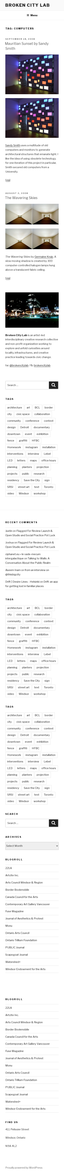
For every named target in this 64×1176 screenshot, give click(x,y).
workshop (40, 493)
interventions (15, 453)
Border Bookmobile (17, 889)
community (14, 420)
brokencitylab (42, 365)
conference (32, 420)
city (9, 414)
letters (21, 460)
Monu (8, 925)
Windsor (24, 493)
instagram (32, 447)
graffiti (23, 440)
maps (33, 460)
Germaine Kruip (43, 256)
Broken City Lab (27, 5)
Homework (14, 447)
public (25, 473)
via (8, 180)
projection (43, 467)
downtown (13, 434)
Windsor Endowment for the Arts (25, 969)
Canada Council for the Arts (21, 897)
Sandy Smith (12, 145)
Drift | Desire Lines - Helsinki (22, 581)
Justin (8, 531)
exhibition (42, 434)
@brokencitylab (19, 365)
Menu (34, 15)
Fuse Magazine (14, 911)
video (10, 493)
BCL (37, 407)
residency (13, 480)
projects (12, 473)
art (28, 407)
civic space (23, 414)
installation (48, 447)
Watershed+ (13, 962)
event (28, 434)
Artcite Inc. (12, 875)
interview (33, 453)
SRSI (10, 487)
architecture (14, 407)
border (49, 407)
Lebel (47, 453)
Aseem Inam (13, 570)
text (36, 487)
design (11, 427)
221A (8, 868)
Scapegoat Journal (16, 954)
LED (10, 460)
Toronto (48, 487)
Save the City (32, 480)
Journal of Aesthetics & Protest (24, 918)
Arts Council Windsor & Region (24, 882)
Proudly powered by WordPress (23, 1167)
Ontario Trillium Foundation (21, 940)
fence (10, 440)
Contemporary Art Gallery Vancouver (27, 904)
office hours (48, 460)
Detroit (24, 427)
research (39, 473)
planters (27, 467)
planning (12, 467)
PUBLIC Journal (14, 947)
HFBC (35, 440)
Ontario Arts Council (17, 933)
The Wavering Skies (21, 198)
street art (24, 487)
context (49, 420)
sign (47, 480)
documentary (42, 427)
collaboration (42, 414)
